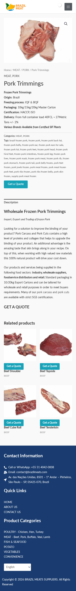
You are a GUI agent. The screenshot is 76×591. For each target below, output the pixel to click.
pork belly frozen (44, 163)
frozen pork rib (54, 158)
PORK (25, 70)
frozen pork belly (12, 145)
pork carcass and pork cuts (53, 292)
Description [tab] (11, 202)
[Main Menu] (68, 7)
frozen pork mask (18, 158)
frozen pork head (46, 149)
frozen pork (34, 140)
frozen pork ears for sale (51, 145)
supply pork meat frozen (23, 176)
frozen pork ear (30, 145)
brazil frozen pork (18, 140)
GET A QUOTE (16, 307)
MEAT (16, 70)
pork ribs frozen (22, 172)
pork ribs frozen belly (42, 172)
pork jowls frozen (20, 167)
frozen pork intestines (25, 154)
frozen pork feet (28, 149)
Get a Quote (16, 184)
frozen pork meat (36, 158)
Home (7, 70)
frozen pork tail (26, 163)
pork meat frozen (39, 167)
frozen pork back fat (51, 140)
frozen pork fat (11, 149)
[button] (65, 23)
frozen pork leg (45, 154)
